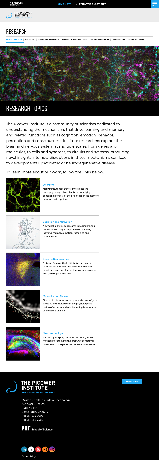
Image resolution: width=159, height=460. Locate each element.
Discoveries (30, 39)
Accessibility (29, 456)
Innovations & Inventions (49, 39)
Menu (154, 6)
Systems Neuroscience (56, 259)
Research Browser (136, 39)
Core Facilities (118, 39)
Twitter (31, 449)
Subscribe (132, 381)
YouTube (38, 449)
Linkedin (24, 449)
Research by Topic (14, 39)
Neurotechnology (53, 333)
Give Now (64, 4)
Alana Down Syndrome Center (96, 39)
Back (7, 4)
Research (16, 31)
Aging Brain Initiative (71, 39)
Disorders (48, 184)
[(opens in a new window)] (50, 428)
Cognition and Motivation (57, 221)
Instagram (45, 449)
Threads (52, 449)
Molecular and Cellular (56, 296)
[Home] (22, 15)
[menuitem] (15, 40)
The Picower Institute (25, 4)
